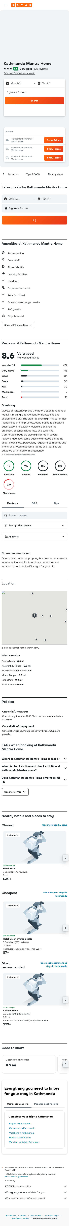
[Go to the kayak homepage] (21, 5)
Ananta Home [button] (10, 1010)
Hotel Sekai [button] (9, 868)
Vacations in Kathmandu (21, 1132)
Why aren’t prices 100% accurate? (25, 1198)
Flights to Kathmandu (20, 1123)
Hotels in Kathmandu (20, 1137)
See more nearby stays (54, 824)
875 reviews (40, 68)
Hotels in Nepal (52, 1215)
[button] (5, 5)
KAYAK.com (11, 1215)
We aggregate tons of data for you (25, 1192)
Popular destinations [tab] (46, 1103)
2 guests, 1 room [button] (16, 92)
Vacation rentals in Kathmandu (24, 1142)
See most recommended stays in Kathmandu (54, 964)
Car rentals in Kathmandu (22, 1128)
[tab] (13, 503)
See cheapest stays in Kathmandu (55, 894)
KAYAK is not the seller (18, 1186)
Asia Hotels (35, 1215)
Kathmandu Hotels (20, 1218)
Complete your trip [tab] (18, 1103)
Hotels (23, 1215)
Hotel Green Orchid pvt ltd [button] (17, 938)
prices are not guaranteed (16, 1176)
